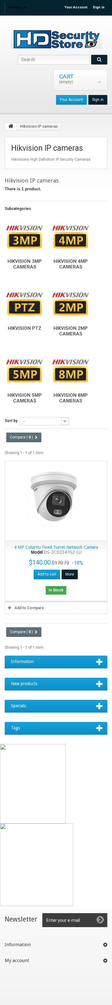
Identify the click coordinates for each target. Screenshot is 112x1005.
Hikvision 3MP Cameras (24, 264)
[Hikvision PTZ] (24, 303)
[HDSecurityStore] (56, 39)
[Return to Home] (11, 126)
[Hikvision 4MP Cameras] (71, 236)
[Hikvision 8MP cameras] (71, 370)
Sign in (99, 7)
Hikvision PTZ (24, 328)
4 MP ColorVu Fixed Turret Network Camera (56, 547)
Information (22, 661)
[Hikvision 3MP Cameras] (24, 236)
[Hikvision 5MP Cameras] (24, 370)
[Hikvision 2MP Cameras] (71, 303)
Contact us (17, 7)
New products (24, 683)
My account (17, 960)
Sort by (11, 421)
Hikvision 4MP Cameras (71, 264)
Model (37, 552)
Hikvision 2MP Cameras (71, 331)
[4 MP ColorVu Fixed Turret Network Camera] (56, 500)
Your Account (75, 7)
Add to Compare (29, 608)
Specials (18, 705)
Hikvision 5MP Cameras (24, 398)
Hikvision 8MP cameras (71, 398)
